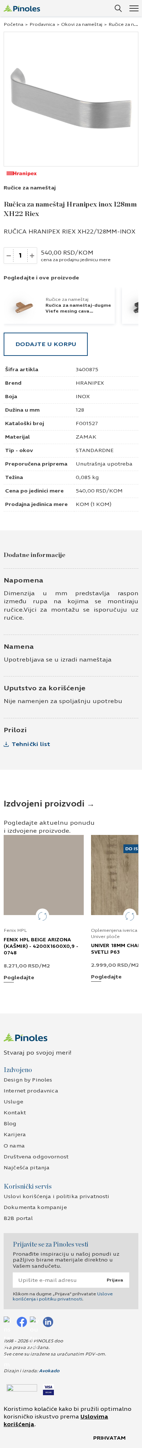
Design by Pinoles (28, 1080)
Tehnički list (31, 744)
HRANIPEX (90, 383)
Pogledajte (19, 978)
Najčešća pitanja (27, 1168)
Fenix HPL (15, 930)
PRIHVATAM (109, 1438)
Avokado (49, 1370)
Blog (10, 1124)
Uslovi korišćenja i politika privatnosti (57, 1196)
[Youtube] (35, 1321)
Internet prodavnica (31, 1091)
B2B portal (18, 1218)
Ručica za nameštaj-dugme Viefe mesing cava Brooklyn (78, 311)
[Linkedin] (48, 1321)
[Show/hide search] (118, 8)
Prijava (115, 1280)
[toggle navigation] (133, 8)
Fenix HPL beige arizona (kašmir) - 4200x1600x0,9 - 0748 (41, 946)
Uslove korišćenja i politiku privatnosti (63, 1296)
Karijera (15, 1134)
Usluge (13, 1102)
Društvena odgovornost (36, 1157)
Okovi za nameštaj (81, 24)
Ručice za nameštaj (30, 188)
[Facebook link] (22, 1321)
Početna (13, 24)
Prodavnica (42, 24)
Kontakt (15, 1113)
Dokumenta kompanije (35, 1207)
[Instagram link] (9, 1321)
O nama (14, 1146)
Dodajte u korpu (45, 344)
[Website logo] (22, 8)
